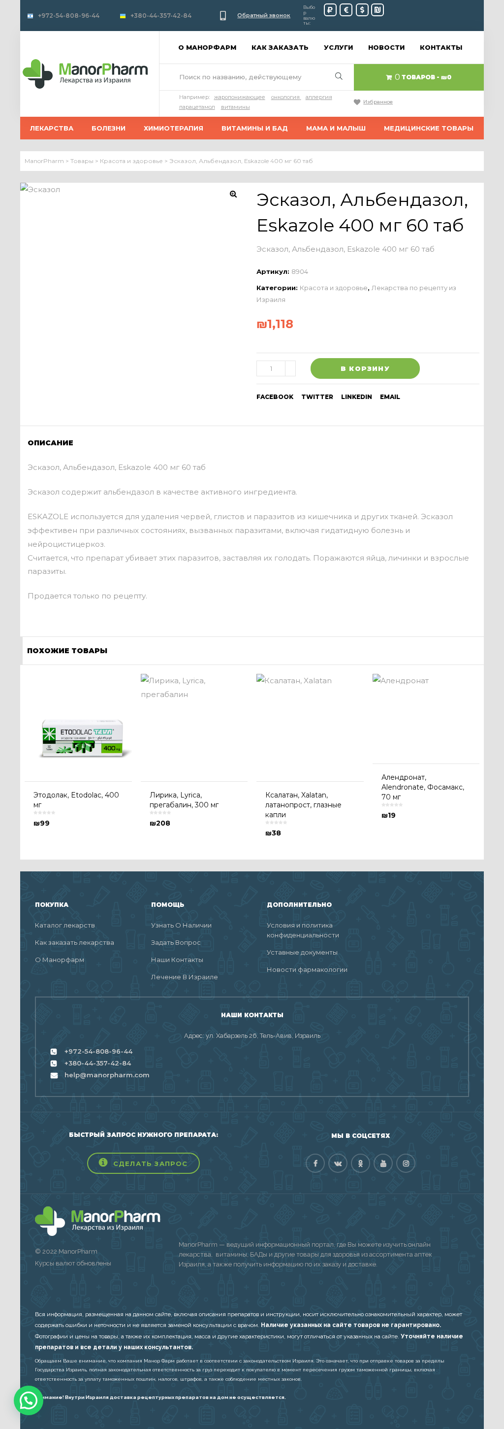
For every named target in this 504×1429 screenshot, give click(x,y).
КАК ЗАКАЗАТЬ (280, 47)
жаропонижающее (239, 97)
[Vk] (337, 1163)
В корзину (365, 368)
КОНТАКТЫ (441, 47)
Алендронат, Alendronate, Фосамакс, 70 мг (422, 787)
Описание (50, 442)
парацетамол (197, 106)
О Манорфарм (59, 960)
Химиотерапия (173, 128)
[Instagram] (405, 1163)
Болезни (109, 128)
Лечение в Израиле (184, 977)
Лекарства (51, 128)
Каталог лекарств (65, 925)
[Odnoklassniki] (360, 1163)
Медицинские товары (428, 128)
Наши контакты (177, 960)
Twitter (317, 396)
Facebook (274, 396)
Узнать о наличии (181, 925)
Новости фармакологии (307, 969)
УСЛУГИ (338, 47)
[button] (143, 1163)
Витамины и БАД (254, 128)
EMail (390, 396)
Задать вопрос (176, 942)
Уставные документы (302, 952)
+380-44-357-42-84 (160, 15)
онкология (285, 97)
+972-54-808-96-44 (68, 15)
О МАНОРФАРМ (207, 47)
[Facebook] (315, 1163)
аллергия (319, 97)
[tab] (54, 443)
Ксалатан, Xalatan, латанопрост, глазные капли (303, 805)
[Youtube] (383, 1163)
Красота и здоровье (334, 288)
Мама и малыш (336, 128)
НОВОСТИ (386, 47)
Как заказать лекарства (74, 942)
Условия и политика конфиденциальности (303, 930)
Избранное (378, 102)
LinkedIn (356, 396)
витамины (235, 106)
